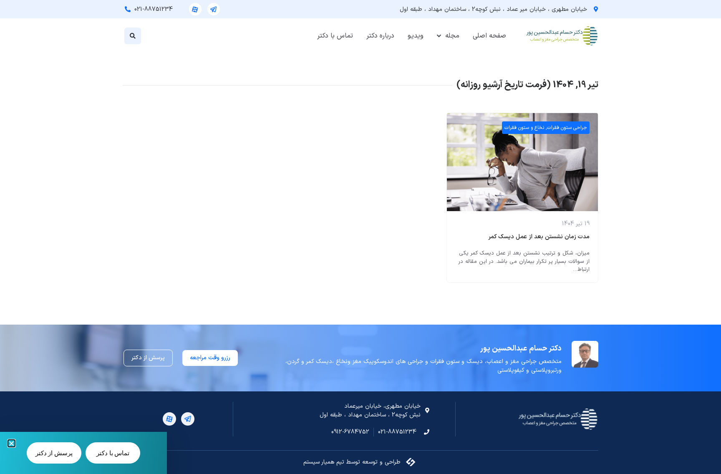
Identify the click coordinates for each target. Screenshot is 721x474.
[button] (132, 36)
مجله (452, 36)
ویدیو (416, 36)
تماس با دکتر (335, 36)
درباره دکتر (380, 36)
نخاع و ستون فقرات (524, 127)
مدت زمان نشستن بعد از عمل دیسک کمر (539, 236)
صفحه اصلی (489, 36)
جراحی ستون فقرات (567, 127)
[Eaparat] (195, 9)
